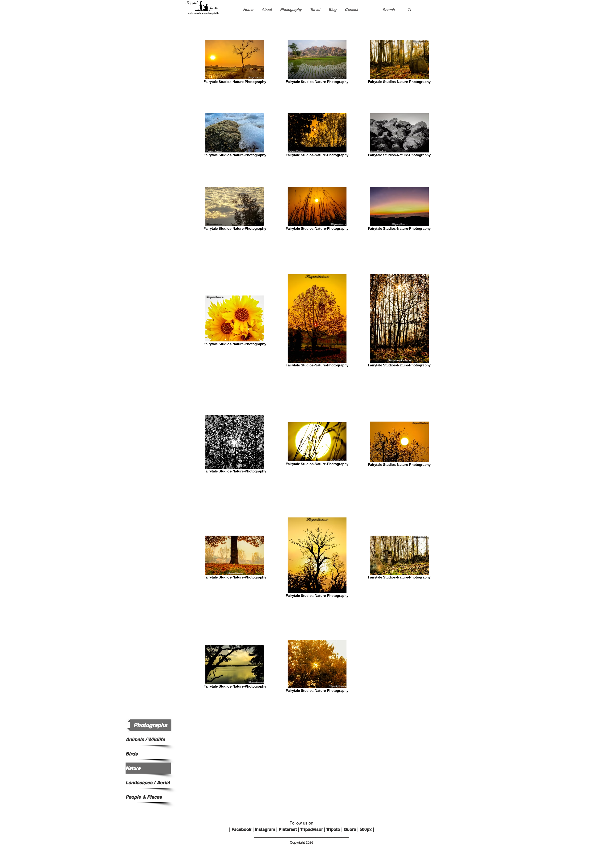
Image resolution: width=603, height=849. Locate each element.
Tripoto (333, 829)
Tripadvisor (311, 829)
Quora (350, 829)
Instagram (265, 829)
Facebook (241, 829)
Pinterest (288, 829)
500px (366, 829)
